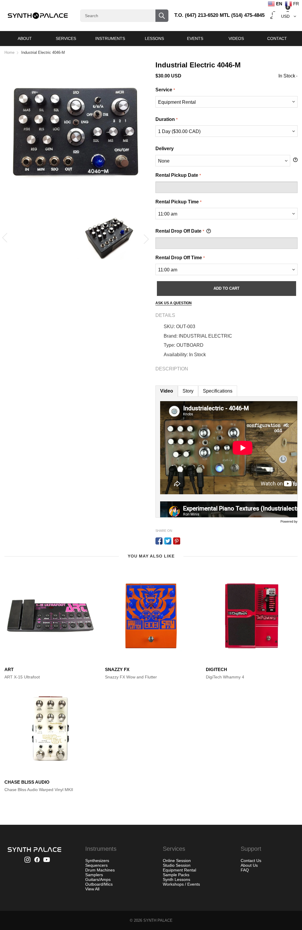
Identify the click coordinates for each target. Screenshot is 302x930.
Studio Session (177, 865)
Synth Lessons (176, 879)
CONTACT (277, 38)
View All (92, 889)
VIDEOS (236, 38)
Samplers (94, 874)
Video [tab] (166, 390)
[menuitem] (24, 38)
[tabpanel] (226, 457)
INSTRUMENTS (110, 38)
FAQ (245, 870)
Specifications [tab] (217, 390)
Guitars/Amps (98, 879)
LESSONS (154, 38)
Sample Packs (176, 874)
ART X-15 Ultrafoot (22, 677)
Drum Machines (100, 870)
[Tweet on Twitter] (167, 541)
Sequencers (96, 865)
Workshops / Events (181, 884)
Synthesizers (97, 860)
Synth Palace (158, 920)
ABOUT (25, 38)
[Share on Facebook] (159, 541)
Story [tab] (188, 390)
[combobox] (124, 15)
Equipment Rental (179, 870)
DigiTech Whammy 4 (225, 677)
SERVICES (66, 38)
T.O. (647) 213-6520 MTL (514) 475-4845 (219, 15)
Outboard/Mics (99, 884)
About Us (249, 865)
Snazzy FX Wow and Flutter (131, 677)
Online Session (177, 860)
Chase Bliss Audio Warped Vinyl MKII (38, 789)
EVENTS (195, 38)
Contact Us (251, 860)
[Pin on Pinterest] (176, 541)
